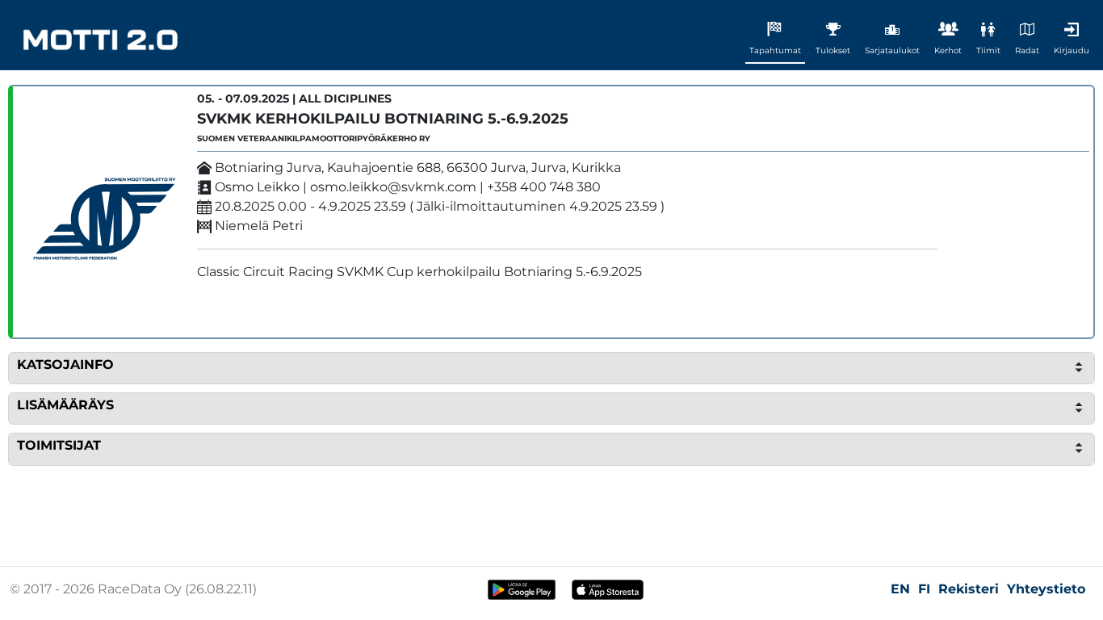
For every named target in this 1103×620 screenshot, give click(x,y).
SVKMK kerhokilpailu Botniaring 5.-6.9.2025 (382, 119)
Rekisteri (968, 589)
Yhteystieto (1046, 589)
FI (924, 589)
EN (900, 589)
